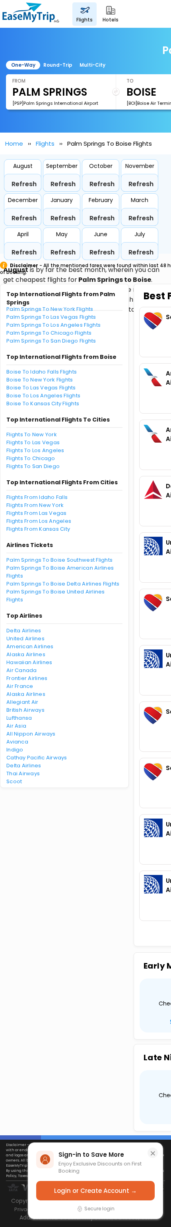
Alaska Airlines (25, 654)
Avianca (17, 741)
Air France (19, 686)
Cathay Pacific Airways (36, 757)
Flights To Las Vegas (33, 442)
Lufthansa (19, 718)
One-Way (23, 65)
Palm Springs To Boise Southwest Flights (59, 560)
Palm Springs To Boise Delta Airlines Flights (62, 583)
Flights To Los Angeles (35, 450)
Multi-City (92, 65)
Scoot (14, 781)
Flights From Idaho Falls (37, 497)
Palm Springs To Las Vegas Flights (51, 317)
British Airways (25, 710)
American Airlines (29, 646)
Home (14, 143)
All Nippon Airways (31, 734)
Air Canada (21, 670)
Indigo (14, 749)
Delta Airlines (23, 630)
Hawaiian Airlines (29, 662)
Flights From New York (35, 505)
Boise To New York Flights (39, 379)
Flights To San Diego (33, 466)
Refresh (24, 184)
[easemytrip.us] (31, 14)
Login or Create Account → (95, 1191)
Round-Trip (57, 65)
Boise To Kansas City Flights (42, 403)
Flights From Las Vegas (36, 513)
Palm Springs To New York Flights (49, 309)
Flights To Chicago (30, 458)
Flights (45, 143)
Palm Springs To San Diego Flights (51, 341)
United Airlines (25, 638)
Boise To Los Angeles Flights (43, 395)
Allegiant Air (22, 702)
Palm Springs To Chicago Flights (48, 333)
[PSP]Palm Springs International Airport (55, 103)
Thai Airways (23, 773)
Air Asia (16, 726)
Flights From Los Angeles (38, 521)
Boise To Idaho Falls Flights (41, 372)
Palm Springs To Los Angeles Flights (53, 325)
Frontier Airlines (26, 678)
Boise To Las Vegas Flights (41, 387)
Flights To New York (31, 434)
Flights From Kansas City (38, 529)
